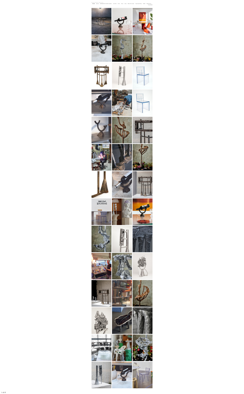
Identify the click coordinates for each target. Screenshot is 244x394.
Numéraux (149, 3)
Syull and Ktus (138, 3)
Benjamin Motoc (97, 2)
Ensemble (150, 4)
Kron (119, 3)
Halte (144, 3)
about (97, 3)
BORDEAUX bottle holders (106, 3)
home (93, 3)
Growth (115, 3)
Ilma (126, 3)
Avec (122, 3)
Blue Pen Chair (131, 3)
